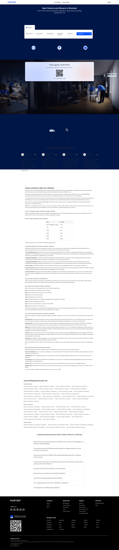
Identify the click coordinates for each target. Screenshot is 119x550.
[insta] (17, 510)
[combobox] (30, 35)
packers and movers (51, 194)
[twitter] (14, 510)
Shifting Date (60, 33)
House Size (70, 33)
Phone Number (50, 33)
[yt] (23, 510)
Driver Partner (66, 2)
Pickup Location (29, 33)
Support (109, 2)
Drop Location (39, 33)
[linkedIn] (20, 510)
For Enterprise (57, 2)
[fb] (11, 510)
